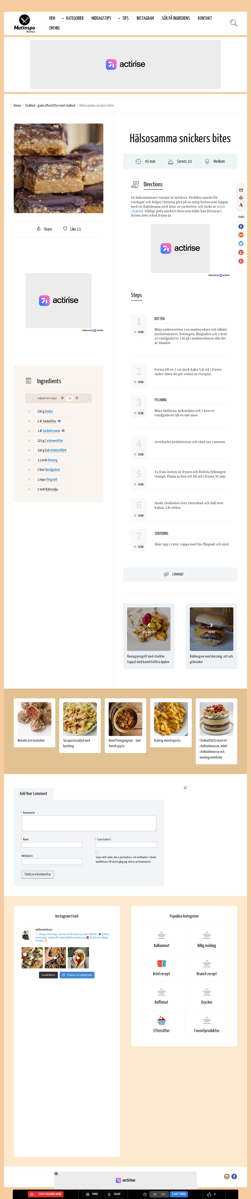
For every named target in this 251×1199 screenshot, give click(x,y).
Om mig (54, 28)
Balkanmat (161, 945)
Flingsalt (51, 479)
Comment (178, 574)
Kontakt (205, 18)
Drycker (206, 1002)
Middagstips (101, 18)
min (163, 1194)
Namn (25, 839)
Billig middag (206, 945)
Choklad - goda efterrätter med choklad (50, 105)
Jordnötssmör (51, 431)
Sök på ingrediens (176, 18)
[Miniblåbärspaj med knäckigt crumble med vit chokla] (55, 957)
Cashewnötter (54, 441)
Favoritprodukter (206, 1031)
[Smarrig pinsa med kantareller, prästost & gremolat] (32, 957)
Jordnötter (49, 421)
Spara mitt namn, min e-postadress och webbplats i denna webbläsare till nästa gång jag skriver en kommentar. (126, 859)
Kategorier (75, 18)
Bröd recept (161, 974)
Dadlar (49, 411)
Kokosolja (51, 489)
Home (17, 105)
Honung (52, 460)
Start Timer (179, 1194)
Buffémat (161, 1002)
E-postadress (103, 839)
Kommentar (28, 812)
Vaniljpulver (52, 470)
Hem (52, 18)
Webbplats (27, 855)
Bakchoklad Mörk (55, 450)
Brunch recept (207, 974)
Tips (125, 18)
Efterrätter (162, 1031)
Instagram (145, 18)
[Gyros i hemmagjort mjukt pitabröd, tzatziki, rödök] (78, 957)
